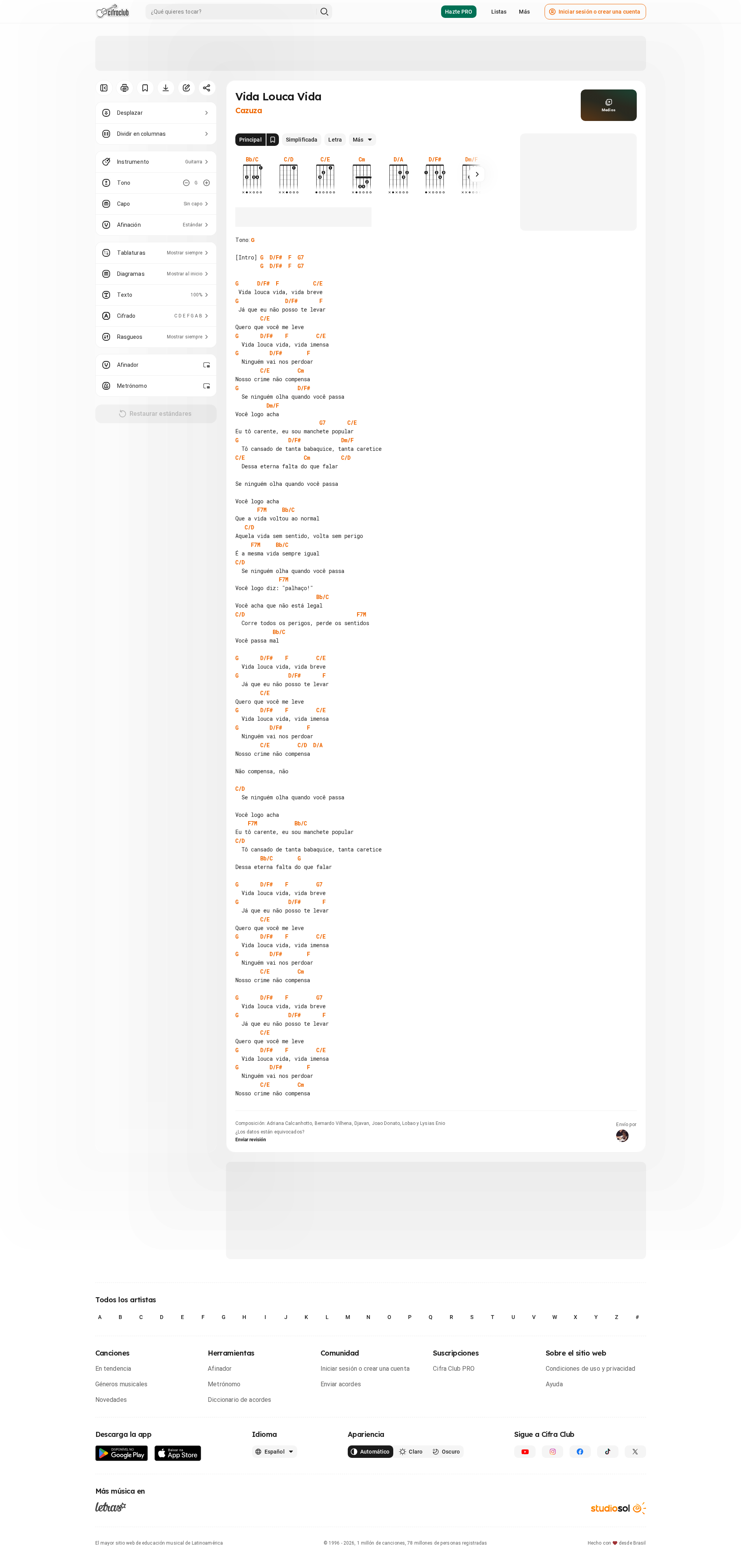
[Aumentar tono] (206, 183)
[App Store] (177, 1453)
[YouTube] (525, 1451)
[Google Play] (121, 1453)
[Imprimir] (124, 88)
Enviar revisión (250, 1139)
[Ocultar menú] (104, 88)
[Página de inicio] (112, 11)
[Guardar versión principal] (272, 139)
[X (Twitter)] (635, 1451)
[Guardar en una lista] (145, 88)
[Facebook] (580, 1451)
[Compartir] (207, 88)
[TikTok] (607, 1451)
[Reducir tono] (186, 183)
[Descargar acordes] (166, 88)
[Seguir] (477, 174)
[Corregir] (186, 88)
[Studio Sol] (618, 1508)
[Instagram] (552, 1451)
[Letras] (110, 1506)
